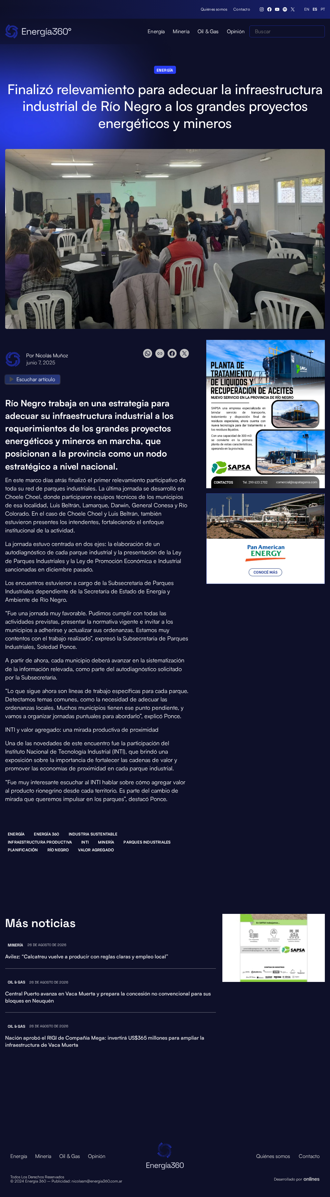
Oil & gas (16, 982)
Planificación (23, 849)
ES (315, 9)
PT (323, 9)
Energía (165, 70)
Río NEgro (58, 849)
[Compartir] (166, 353)
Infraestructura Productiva (40, 842)
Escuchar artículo (35, 379)
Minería (106, 842)
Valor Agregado (96, 849)
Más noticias (40, 923)
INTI (85, 842)
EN (306, 9)
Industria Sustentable (93, 834)
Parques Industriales (146, 842)
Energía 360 (46, 834)
